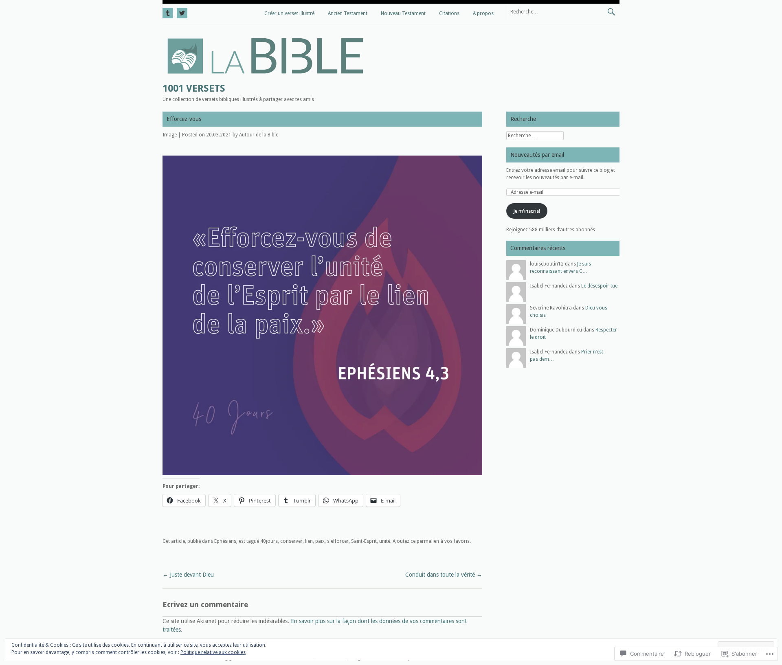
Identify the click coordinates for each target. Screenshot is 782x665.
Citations (449, 13)
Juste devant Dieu (188, 574)
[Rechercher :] (562, 11)
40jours (269, 541)
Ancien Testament (347, 13)
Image (170, 135)
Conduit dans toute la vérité (443, 574)
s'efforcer (338, 541)
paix (320, 541)
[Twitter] (181, 12)
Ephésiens (225, 541)
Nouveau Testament (403, 13)
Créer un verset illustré (289, 13)
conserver (291, 541)
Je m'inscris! (527, 211)
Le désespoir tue (599, 286)
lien (309, 541)
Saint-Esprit (364, 541)
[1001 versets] (265, 76)
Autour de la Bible (258, 135)
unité (384, 541)
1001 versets (194, 88)
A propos (483, 13)
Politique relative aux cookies (213, 652)
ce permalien (425, 541)
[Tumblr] (169, 12)
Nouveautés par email (537, 154)
